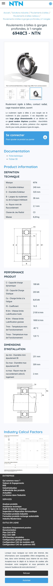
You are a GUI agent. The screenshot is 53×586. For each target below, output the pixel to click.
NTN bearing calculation (13, 537)
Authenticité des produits (14, 490)
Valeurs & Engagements (13, 483)
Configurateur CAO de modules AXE (18, 542)
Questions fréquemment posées (17, 527)
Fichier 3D (13, 159)
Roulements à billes (40, 12)
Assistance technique (12, 506)
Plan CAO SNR (9, 535)
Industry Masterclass (12, 519)
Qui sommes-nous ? (11, 480)
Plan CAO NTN (9, 532)
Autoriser (26, 580)
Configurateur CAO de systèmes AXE (19, 544)
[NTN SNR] (16, 3)
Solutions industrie (20, 12)
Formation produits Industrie (15, 514)
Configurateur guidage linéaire (16, 540)
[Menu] (3, 4)
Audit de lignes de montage (15, 509)
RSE (4, 485)
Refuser (26, 573)
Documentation (9, 530)
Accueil (7, 12)
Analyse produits (10, 504)
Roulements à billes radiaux (26, 16)
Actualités (7, 493)
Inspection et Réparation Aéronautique (20, 511)
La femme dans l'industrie (14, 495)
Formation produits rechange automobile (21, 516)
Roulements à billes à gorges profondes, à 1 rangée (26, 19)
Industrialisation (10, 488)
